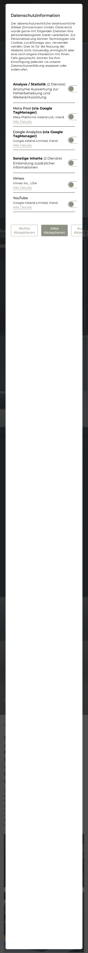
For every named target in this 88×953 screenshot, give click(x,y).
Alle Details (22, 122)
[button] (71, 88)
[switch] (71, 87)
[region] (44, 148)
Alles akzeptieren (54, 230)
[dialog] (44, 476)
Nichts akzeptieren (24, 230)
